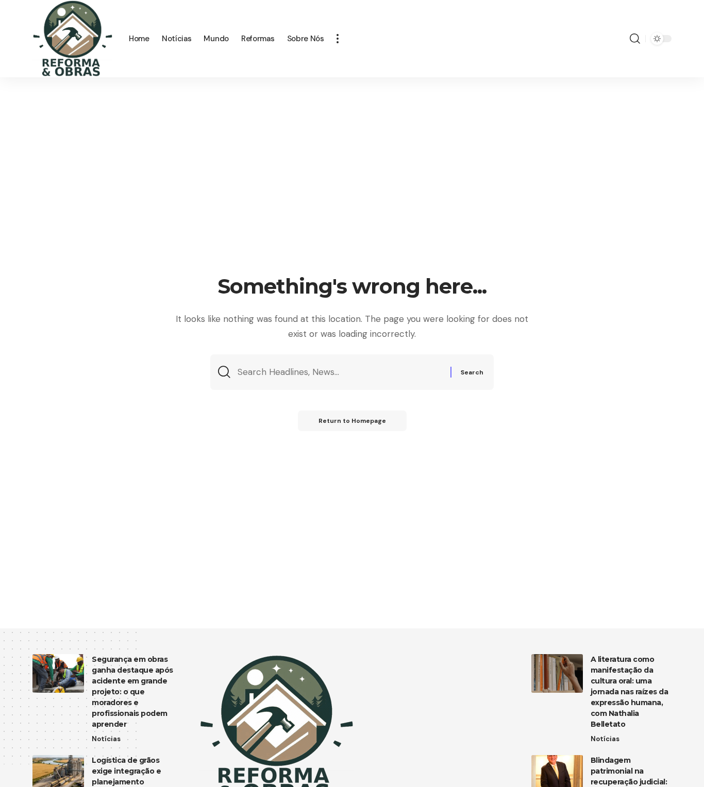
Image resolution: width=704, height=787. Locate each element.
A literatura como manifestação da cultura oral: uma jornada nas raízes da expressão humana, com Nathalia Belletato (629, 692)
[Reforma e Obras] (72, 38)
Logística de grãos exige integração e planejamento (126, 771)
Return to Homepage (352, 421)
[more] (337, 38)
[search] (635, 38)
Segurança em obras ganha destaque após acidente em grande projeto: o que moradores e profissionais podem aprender (132, 692)
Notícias (106, 738)
